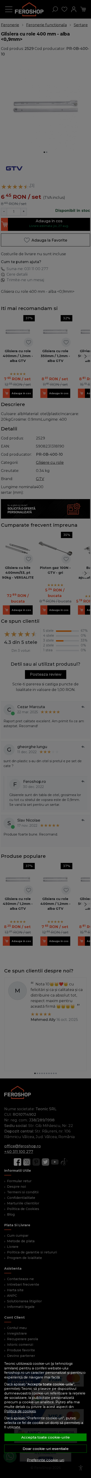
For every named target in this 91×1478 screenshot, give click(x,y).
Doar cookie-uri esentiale (46, 1448)
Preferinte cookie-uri (45, 1460)
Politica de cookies (20, 1411)
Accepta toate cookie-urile (45, 1437)
